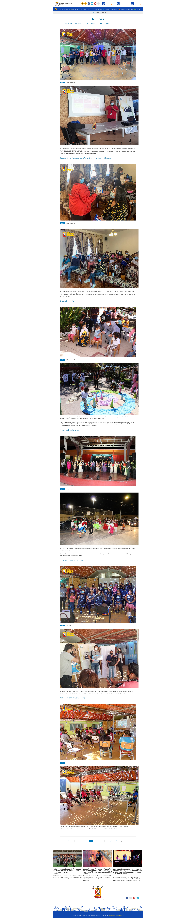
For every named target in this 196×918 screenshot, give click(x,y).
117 (88, 841)
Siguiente (111, 841)
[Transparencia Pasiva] (123, 3)
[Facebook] (89, 3)
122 (106, 841)
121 (103, 841)
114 (76, 841)
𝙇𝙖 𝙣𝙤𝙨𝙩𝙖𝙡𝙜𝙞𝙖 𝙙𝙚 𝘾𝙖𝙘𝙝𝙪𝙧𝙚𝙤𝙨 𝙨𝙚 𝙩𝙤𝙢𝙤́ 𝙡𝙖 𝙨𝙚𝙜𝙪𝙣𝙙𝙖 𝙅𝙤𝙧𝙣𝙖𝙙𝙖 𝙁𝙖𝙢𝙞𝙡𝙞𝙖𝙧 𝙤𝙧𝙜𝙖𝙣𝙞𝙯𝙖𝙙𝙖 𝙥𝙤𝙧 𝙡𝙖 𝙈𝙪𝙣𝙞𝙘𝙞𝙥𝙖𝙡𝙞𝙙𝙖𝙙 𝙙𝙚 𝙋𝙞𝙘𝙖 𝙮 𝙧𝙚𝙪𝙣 (127, 871)
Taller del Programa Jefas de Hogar (73, 698)
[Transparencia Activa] (109, 3)
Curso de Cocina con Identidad (71, 560)
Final (117, 841)
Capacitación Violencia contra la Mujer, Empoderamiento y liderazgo (85, 158)
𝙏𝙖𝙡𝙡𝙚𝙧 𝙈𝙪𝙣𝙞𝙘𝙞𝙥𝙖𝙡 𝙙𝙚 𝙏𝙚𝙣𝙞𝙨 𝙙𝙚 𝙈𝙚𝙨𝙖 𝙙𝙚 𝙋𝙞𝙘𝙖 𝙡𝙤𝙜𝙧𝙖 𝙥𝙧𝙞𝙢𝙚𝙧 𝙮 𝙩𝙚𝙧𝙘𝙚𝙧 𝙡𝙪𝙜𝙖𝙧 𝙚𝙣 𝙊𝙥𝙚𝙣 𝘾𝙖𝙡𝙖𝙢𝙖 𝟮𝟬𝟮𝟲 (67, 870)
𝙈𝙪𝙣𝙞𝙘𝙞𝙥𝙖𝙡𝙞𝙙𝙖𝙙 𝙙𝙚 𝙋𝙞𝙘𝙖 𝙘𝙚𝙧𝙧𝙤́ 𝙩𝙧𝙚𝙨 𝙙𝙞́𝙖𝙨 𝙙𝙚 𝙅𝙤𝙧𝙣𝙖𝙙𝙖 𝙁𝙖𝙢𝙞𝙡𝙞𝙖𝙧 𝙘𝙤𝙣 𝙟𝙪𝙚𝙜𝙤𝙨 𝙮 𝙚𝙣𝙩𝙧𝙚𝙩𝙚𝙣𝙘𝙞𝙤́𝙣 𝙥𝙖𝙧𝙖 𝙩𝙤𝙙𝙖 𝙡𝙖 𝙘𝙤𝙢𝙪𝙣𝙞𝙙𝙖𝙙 (97, 870)
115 (80, 841)
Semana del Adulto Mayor (69, 430)
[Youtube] (95, 3)
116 (84, 841)
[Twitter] (92, 3)
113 (73, 841)
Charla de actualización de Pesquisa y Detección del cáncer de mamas (86, 23)
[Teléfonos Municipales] (82, 3)
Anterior (68, 841)
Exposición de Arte (67, 301)
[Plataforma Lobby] (136, 3)
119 (95, 841)
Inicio (93, 12)
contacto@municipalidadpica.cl (116, 915)
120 (99, 841)
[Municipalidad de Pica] (63, 3)
